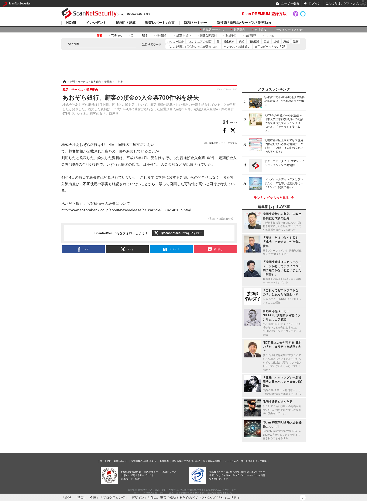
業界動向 (239, 30)
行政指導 (254, 41)
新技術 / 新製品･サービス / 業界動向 (244, 23)
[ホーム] (64, 81)
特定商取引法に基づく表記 (186, 461)
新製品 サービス (213, 30)
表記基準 (251, 35)
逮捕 (296, 41)
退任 (276, 41)
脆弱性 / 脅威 (126, 23)
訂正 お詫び (183, 35)
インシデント (96, 23)
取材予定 (231, 35)
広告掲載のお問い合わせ (144, 461)
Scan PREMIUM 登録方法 (264, 13)
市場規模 (261, 30)
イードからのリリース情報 (238, 461)
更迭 (266, 41)
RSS (145, 35)
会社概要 (164, 461)
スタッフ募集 (260, 461)
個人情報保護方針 (212, 461)
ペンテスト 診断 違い (237, 46)
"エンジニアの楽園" (200, 41)
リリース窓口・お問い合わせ (112, 461)
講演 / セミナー (195, 23)
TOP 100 (116, 35)
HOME (71, 23)
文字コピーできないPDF (270, 46)
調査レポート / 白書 (160, 23)
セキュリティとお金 (289, 30)
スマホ (269, 35)
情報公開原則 (208, 35)
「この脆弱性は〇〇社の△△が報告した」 (193, 46)
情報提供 (162, 35)
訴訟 (241, 41)
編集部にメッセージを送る (223, 142)
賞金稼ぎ (228, 41)
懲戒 (286, 41)
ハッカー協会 (175, 41)
